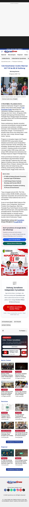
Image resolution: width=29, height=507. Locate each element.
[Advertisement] (14, 27)
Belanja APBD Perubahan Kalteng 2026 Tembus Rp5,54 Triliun (7, 376)
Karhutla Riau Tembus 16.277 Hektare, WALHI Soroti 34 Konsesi (6, 417)
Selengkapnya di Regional (13, 469)
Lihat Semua (14, 346)
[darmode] (27, 51)
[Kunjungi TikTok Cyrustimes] (23, 490)
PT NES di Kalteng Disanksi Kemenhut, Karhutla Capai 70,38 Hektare (7, 462)
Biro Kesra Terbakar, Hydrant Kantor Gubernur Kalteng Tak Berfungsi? (21, 376)
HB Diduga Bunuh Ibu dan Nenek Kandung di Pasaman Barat (21, 434)
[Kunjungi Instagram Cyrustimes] (17, 490)
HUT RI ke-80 (17, 321)
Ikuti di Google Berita (14, 239)
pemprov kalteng (6, 325)
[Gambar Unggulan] (14, 86)
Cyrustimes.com (5, 61)
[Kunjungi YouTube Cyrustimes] (20, 490)
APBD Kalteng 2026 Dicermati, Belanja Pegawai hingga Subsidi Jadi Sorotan (7, 394)
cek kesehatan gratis (7, 321)
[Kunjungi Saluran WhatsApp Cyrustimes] (11, 490)
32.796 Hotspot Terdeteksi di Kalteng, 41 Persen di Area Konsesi (21, 417)
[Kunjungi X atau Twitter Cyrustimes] (8, 490)
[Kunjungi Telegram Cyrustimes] (14, 490)
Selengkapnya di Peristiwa (13, 441)
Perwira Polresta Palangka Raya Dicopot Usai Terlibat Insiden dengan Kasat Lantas (7, 435)
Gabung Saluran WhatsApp (14, 243)
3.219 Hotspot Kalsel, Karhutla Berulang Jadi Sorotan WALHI (21, 461)
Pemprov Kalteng (17, 61)
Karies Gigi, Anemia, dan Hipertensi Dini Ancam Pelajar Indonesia (21, 394)
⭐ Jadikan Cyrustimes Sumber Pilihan (14, 308)
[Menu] (1, 51)
